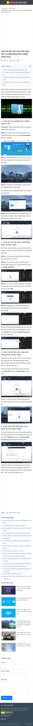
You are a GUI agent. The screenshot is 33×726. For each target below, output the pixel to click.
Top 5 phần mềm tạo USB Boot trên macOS (16, 533)
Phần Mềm (5, 60)
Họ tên (3, 662)
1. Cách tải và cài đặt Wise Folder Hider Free (15, 70)
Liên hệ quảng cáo (5, 715)
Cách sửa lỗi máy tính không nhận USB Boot (17, 563)
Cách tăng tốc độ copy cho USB (13, 551)
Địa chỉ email (5, 671)
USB (6, 512)
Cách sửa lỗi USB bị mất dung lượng (14, 566)
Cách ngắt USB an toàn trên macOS (14, 525)
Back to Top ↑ (29, 724)
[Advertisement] (16, 31)
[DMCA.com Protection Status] (7, 712)
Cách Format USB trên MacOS (12, 574)
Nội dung (4, 679)
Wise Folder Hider (14, 512)
